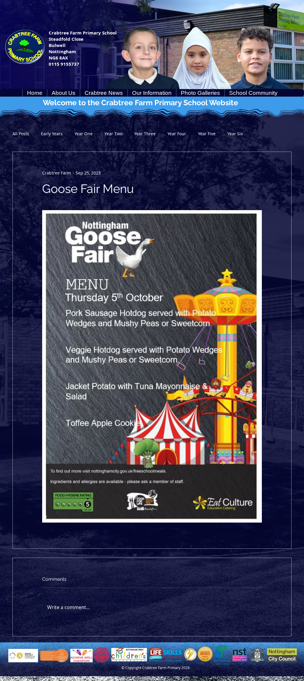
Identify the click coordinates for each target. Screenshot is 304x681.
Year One (84, 133)
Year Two (113, 133)
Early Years (52, 133)
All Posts (20, 133)
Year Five (207, 133)
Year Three (145, 133)
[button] (63, 93)
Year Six (235, 133)
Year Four (176, 133)
